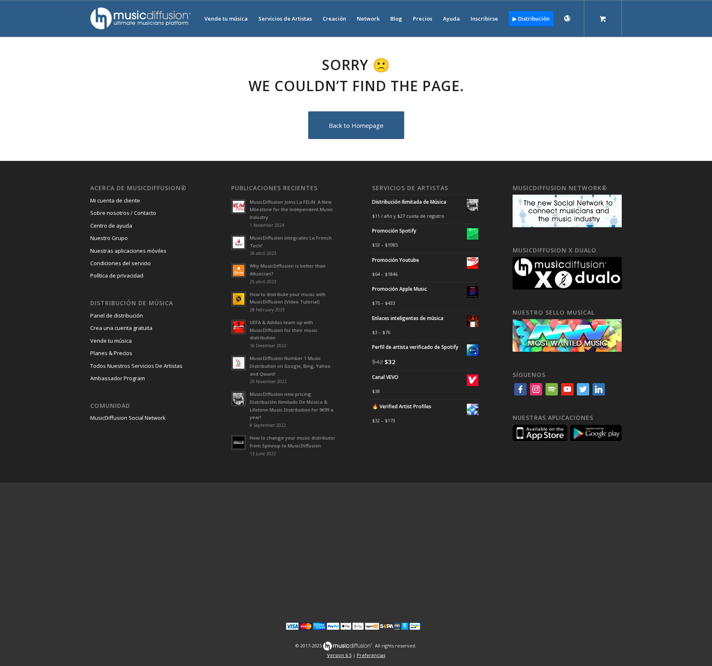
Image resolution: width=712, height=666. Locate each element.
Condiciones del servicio (120, 263)
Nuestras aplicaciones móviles (128, 250)
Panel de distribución (116, 315)
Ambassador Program (117, 378)
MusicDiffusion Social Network (128, 417)
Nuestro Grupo (109, 238)
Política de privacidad (116, 275)
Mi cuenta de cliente (115, 200)
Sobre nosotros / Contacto (123, 213)
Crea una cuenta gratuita (121, 328)
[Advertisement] (356, 547)
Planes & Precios (111, 353)
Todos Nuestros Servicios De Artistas (136, 365)
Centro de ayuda (111, 225)
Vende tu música (111, 340)
